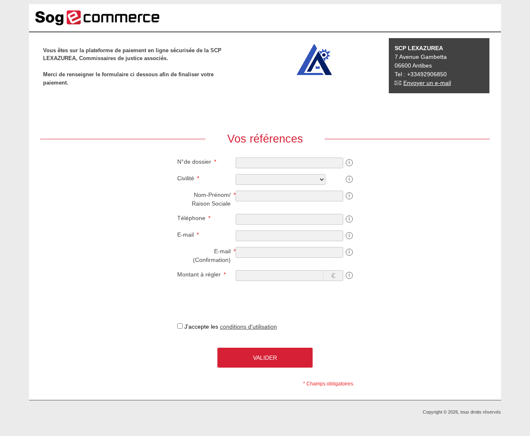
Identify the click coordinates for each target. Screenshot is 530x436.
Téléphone (191, 218)
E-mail (185, 234)
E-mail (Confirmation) (212, 255)
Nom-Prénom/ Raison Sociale (211, 199)
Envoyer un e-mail (427, 83)
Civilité (185, 178)
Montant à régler (199, 274)
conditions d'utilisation (248, 326)
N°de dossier (194, 161)
